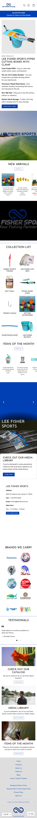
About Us (18, 768)
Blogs (18, 775)
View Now (9, 474)
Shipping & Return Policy (18, 785)
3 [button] (20, 640)
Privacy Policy (18, 792)
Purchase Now (9, 106)
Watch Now (18, 717)
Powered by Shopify (18, 816)
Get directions (12, 513)
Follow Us (18, 771)
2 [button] (18, 640)
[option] (18, 14)
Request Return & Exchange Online (18, 789)
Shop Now (18, 753)
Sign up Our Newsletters (18, 802)
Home (18, 761)
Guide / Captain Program (18, 778)
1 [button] (16, 640)
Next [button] (33, 401)
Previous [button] (4, 401)
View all (18, 169)
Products (18, 765)
